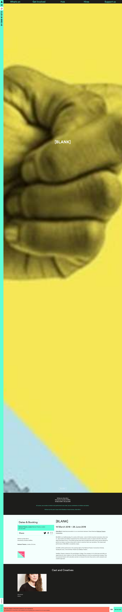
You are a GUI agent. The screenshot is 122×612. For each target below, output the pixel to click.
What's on (15, 1)
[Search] (1, 8)
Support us (110, 1)
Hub (63, 1)
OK (111, 609)
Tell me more (118, 609)
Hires (86, 1)
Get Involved (39, 1)
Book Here (62, 488)
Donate (1, 601)
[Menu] (1, 5)
